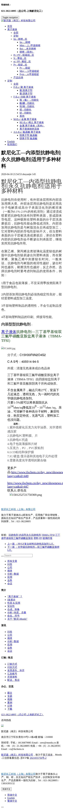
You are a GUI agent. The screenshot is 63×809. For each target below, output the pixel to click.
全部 (15, 32)
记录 (9, 705)
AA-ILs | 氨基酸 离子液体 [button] (27, 132)
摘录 (9, 570)
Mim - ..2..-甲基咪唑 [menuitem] (30, 45)
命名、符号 (13, 615)
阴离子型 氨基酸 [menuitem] (28, 138)
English (11, 141)
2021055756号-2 (38, 758)
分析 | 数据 (13, 574)
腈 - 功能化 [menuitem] (25, 109)
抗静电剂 (13, 535)
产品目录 (18, 77)
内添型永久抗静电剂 (30, 535)
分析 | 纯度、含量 (16, 612)
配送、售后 (13, 680)
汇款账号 (12, 673)
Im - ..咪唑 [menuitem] (25, 42)
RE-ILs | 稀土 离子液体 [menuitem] (32, 122)
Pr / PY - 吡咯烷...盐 (23, 55)
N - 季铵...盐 (19, 58)
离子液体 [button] (12, 29)
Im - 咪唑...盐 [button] (20, 39)
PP (40, 538)
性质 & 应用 (13, 603)
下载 (9, 709)
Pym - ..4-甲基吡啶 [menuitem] (29, 74)
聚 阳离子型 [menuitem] (26, 90)
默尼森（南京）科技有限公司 (17, 754)
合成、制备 (13, 609)
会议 (9, 583)
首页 (9, 26)
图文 (9, 693)
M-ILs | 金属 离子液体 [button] (25, 119)
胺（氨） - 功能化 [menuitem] (29, 100)
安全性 (11, 606)
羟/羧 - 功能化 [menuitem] (27, 106)
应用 (9, 577)
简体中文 (6, 789)
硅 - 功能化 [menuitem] (25, 112)
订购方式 (12, 664)
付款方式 (12, 667)
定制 (15, 36)
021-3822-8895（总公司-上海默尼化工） (22, 714)
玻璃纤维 (47, 538)
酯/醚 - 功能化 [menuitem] (27, 103)
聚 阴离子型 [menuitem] (26, 93)
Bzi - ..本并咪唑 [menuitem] (28, 48)
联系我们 (12, 144)
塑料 (36, 538)
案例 (9, 702)
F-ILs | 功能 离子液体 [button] (24, 96)
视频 (9, 699)
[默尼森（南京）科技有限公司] (31, 20)
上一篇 (30, 543)
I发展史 (11, 599)
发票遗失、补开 (15, 670)
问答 (9, 564)
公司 (9, 567)
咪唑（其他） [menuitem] (27, 52)
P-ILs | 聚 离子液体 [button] (23, 87)
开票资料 (12, 677)
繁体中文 (12, 801)
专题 (9, 696)
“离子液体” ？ (14, 596)
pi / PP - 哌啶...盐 (22, 61)
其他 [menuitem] (22, 116)
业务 (9, 580)
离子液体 (8, 332)
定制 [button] (9, 80)
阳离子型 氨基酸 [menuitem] (28, 135)
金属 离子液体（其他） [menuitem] (32, 125)
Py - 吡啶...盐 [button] (20, 64)
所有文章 (12, 561)
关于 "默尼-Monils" (17, 619)
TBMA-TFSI (48, 535)
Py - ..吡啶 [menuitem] (25, 68)
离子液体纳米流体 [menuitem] (29, 129)
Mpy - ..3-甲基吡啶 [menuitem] (29, 71)
